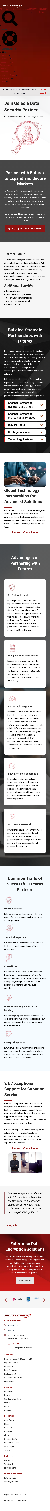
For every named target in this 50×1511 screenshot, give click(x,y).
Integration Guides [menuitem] (12, 1443)
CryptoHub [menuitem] (8, 1460)
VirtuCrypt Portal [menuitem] (11, 1482)
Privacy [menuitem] (23, 1494)
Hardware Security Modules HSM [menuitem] (18, 1359)
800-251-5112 (13, 1331)
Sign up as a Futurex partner (26, 228)
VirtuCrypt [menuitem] (8, 1464)
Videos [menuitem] (7, 1450)
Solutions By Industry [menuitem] (13, 1378)
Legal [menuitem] (6, 1494)
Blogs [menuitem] (6, 1424)
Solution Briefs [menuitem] (10, 1439)
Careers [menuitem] (7, 1410)
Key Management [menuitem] (11, 1363)
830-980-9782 (13, 1326)
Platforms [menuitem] (8, 1456)
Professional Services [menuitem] (13, 1374)
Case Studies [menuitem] (9, 1420)
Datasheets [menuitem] (9, 1431)
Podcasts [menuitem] (8, 1428)
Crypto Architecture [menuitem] (12, 1399)
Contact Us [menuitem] (8, 1391)
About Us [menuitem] (8, 1387)
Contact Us (25, 1280)
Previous (6, 1299)
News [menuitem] (6, 1406)
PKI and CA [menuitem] (8, 1366)
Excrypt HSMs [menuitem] (10, 1468)
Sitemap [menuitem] (14, 1494)
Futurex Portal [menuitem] (10, 1478)
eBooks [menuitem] (7, 1435)
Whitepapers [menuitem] (9, 1446)
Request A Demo (20, 9)
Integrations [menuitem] (9, 1381)
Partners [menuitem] (8, 1395)
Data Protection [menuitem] (10, 1370)
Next (43, 1299)
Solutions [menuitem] (8, 1354)
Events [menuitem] (7, 1403)
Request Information (23, 532)
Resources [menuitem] (9, 1416)
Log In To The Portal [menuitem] (13, 1473)
